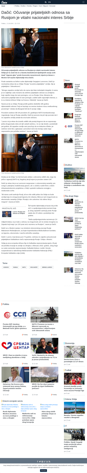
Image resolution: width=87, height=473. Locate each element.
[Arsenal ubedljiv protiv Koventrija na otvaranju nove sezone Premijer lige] (74, 379)
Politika (17, 6)
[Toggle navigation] (83, 2)
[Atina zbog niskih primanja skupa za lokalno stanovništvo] (49, 407)
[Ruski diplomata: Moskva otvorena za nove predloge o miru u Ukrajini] (11, 407)
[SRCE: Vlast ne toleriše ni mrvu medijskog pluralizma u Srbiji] (15, 345)
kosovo (6, 267)
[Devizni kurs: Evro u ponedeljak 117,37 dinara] (74, 352)
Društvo (23, 6)
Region (35, 6)
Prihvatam (43, 470)
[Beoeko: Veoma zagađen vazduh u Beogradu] (74, 408)
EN (49, 2)
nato (24, 267)
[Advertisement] (30, 288)
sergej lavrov (47, 267)
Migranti (45, 6)
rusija (15, 267)
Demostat (52, 6)
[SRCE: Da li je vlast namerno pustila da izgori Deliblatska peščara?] (44, 374)
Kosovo (54, 334)
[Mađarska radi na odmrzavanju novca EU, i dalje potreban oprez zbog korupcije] (30, 408)
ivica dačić (33, 267)
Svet (40, 6)
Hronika (29, 6)
